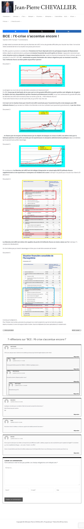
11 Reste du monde (15, 21)
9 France (72, 16)
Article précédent (8, 330)
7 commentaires (23, 40)
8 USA (65, 16)
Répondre (76, 356)
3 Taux (23, 16)
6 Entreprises (48, 16)
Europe (14, 40)
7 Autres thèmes (58, 16)
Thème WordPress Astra (60, 522)
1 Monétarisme (6, 16)
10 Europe (5, 21)
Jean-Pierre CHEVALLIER (46, 7)
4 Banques (30, 16)
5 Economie (39, 16)
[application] (10, 16)
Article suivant (76, 330)
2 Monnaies (15, 16)
